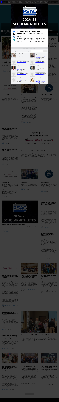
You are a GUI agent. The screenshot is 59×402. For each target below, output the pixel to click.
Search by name (28, 50)
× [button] (57, 2)
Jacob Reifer (38, 60)
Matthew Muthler (38, 53)
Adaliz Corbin (19, 65)
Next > (21, 51)
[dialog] (29, 201)
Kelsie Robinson (38, 65)
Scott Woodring (20, 72)
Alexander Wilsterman (40, 72)
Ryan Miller (19, 77)
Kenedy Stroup (20, 53)
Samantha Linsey (39, 77)
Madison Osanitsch (21, 60)
